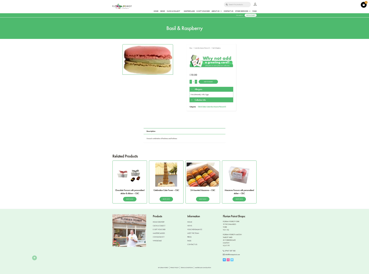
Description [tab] (151, 131)
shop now (129, 199)
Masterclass (189, 11)
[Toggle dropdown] (221, 11)
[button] (211, 89)
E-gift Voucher (203, 11)
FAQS (254, 11)
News (162, 11)
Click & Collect (173, 11)
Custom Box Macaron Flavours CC (202, 48)
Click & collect (250, 15)
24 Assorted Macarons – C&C (202, 190)
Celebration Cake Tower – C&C (166, 190)
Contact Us (228, 11)
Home (156, 11)
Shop (190, 48)
